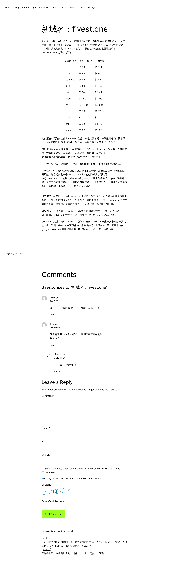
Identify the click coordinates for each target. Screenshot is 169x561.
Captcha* (47, 484)
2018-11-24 (55, 327)
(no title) (46, 538)
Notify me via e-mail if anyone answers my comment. (74, 478)
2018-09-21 (56, 301)
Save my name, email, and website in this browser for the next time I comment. (83, 470)
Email (45, 441)
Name (46, 428)
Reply (53, 314)
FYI (21, 254)
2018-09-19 (11, 254)
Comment (48, 395)
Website (46, 455)
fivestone (59, 354)
